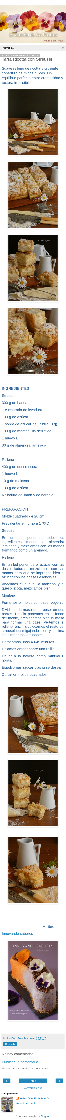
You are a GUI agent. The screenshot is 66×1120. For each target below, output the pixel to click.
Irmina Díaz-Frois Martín (34, 1098)
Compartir (10, 1044)
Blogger (45, 1116)
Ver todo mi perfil (25, 1103)
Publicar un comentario (20, 1062)
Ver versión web (33, 1087)
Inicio (33, 1081)
